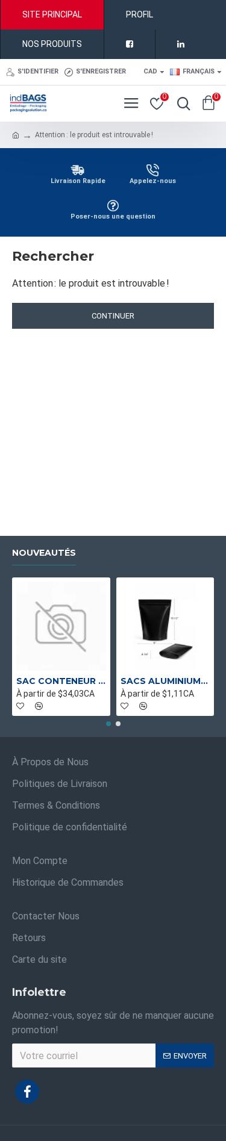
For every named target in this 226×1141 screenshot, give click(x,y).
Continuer (113, 315)
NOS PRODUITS (52, 44)
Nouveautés (44, 553)
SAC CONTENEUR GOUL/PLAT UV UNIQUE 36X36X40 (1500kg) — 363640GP (61, 681)
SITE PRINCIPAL (52, 14)
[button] (108, 723)
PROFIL (139, 14)
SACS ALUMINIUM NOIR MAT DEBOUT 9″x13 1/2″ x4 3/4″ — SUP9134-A (165, 681)
